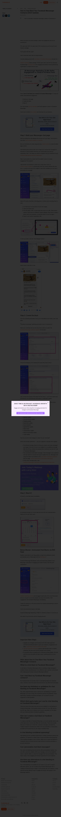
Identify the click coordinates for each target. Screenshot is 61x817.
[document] (30, 408)
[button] (47, 402)
